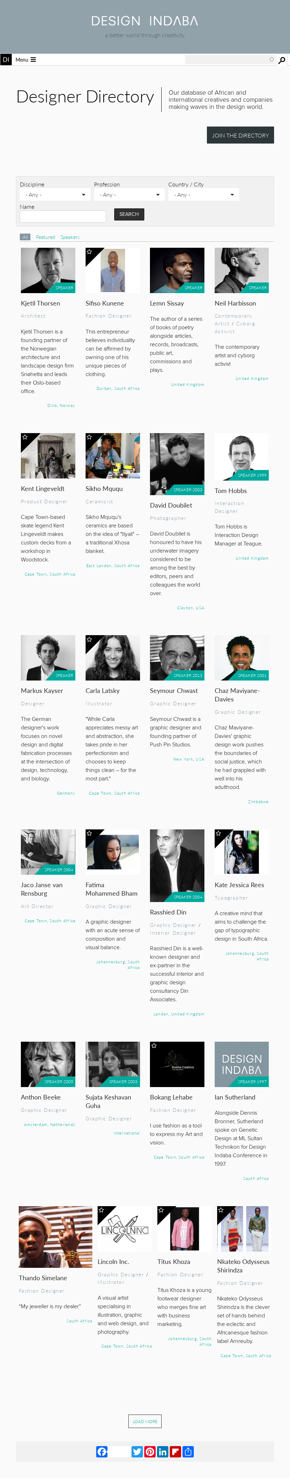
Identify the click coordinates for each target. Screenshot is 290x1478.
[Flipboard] (175, 1451)
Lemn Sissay (167, 302)
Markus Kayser (42, 690)
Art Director (37, 905)
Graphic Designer (173, 703)
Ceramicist (100, 501)
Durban (104, 388)
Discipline (32, 184)
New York (183, 759)
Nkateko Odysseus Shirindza (243, 1265)
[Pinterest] (150, 1451)
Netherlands (63, 1124)
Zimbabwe (258, 801)
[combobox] (230, 59)
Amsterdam (35, 1124)
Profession (107, 184)
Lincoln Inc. (113, 1261)
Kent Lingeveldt (42, 488)
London (160, 1014)
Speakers (70, 237)
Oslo (52, 405)
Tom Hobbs (231, 490)
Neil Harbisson (235, 302)
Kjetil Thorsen (40, 302)
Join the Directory (240, 135)
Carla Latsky (103, 690)
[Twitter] (137, 1451)
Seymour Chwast (174, 690)
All (25, 237)
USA (200, 607)
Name (27, 206)
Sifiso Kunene (105, 302)
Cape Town (36, 574)
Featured (46, 237)
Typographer (231, 897)
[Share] (188, 1451)
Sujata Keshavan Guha (108, 1101)
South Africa (127, 388)
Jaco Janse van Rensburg (42, 888)
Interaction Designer (229, 506)
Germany (66, 793)
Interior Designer (173, 932)
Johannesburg (110, 961)
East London (99, 565)
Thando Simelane (43, 1277)
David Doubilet (171, 504)
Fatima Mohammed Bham (112, 888)
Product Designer (44, 501)
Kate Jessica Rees (239, 884)
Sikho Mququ (104, 488)
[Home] (145, 23)
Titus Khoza (173, 1261)
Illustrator (99, 703)
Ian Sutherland (235, 1096)
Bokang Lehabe (171, 1096)
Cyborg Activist (235, 327)
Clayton (185, 607)
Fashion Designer (109, 315)
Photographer (168, 517)
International (127, 1133)
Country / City (186, 184)
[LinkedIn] (162, 1451)
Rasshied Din (168, 911)
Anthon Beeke (41, 1096)
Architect (33, 315)
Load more (145, 1421)
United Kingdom (187, 384)
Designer (33, 703)
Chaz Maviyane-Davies (237, 694)
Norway (67, 405)
